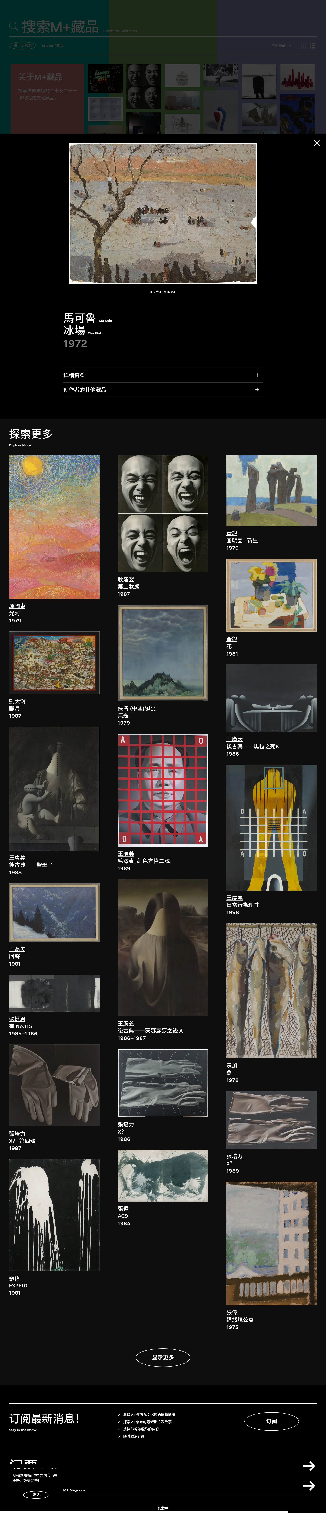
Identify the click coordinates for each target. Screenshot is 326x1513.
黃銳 (231, 533)
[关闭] (316, 143)
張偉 (14, 1278)
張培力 (17, 1134)
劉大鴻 (17, 701)
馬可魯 (79, 318)
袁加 (231, 1065)
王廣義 (17, 858)
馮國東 (17, 606)
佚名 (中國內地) (137, 708)
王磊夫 (17, 949)
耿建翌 (126, 579)
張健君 (17, 1019)
